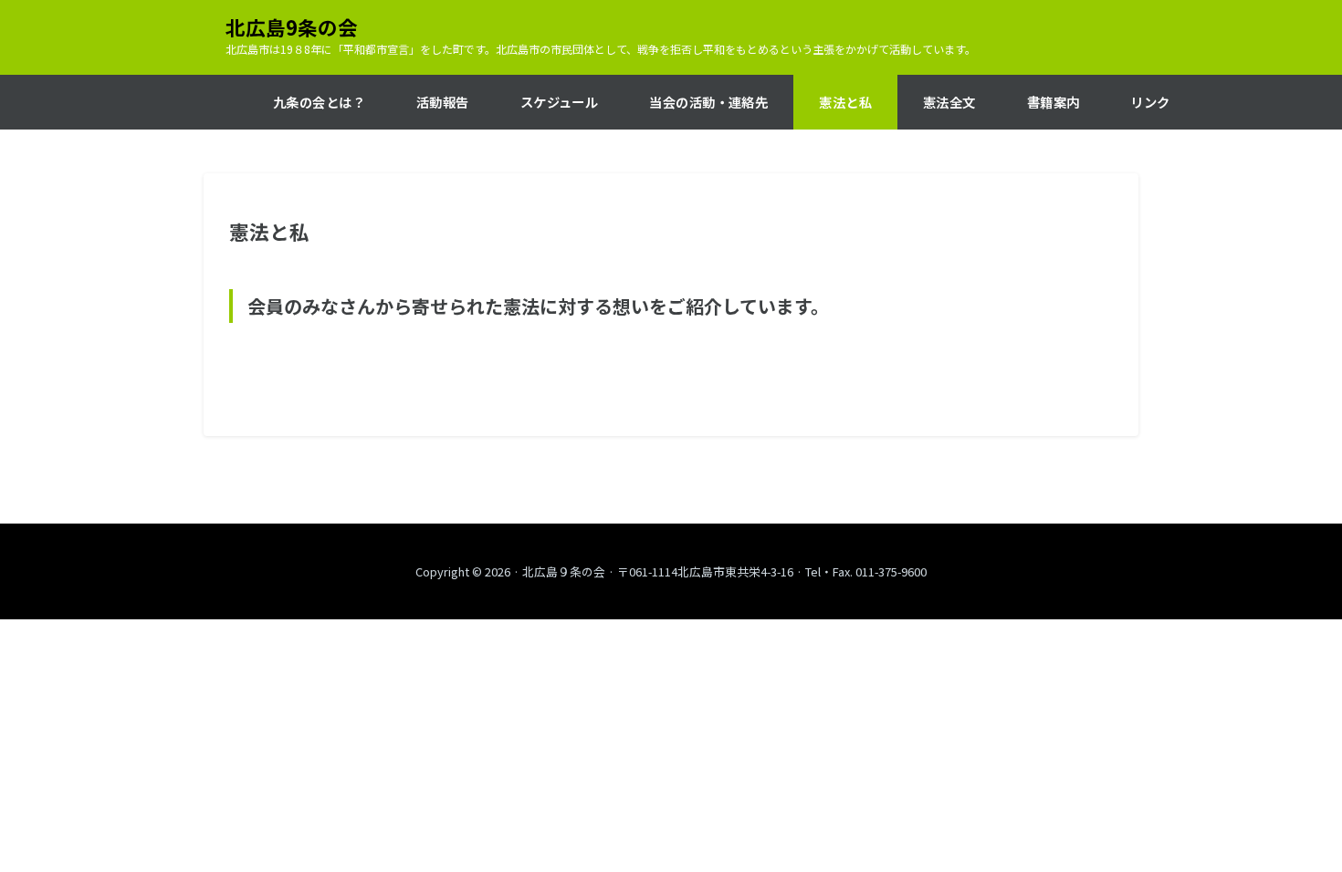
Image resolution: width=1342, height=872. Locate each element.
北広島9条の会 (291, 27)
